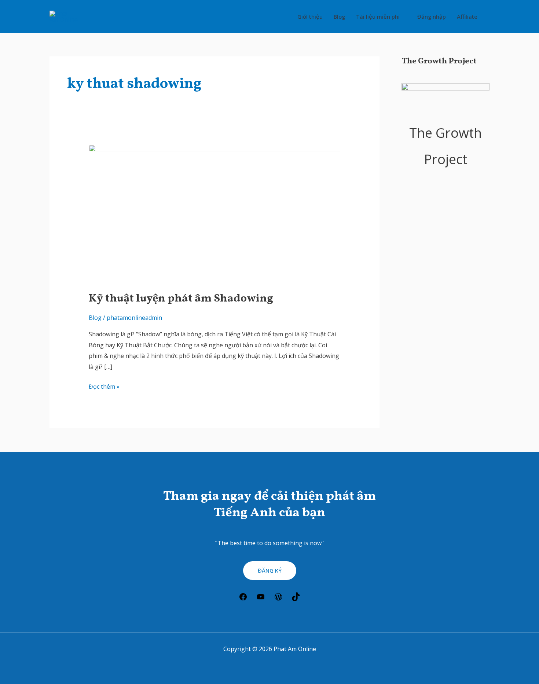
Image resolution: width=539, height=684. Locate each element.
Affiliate (467, 16)
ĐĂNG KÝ (270, 570)
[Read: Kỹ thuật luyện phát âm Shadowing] (215, 213)
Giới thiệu (310, 16)
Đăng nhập (431, 16)
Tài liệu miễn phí (378, 16)
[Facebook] (243, 599)
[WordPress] (278, 599)
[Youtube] (260, 599)
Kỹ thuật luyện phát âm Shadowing (181, 298)
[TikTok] (296, 599)
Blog (339, 16)
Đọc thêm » (104, 386)
